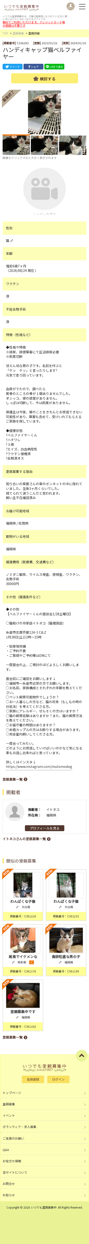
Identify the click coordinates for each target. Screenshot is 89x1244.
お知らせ (9, 1195)
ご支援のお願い (13, 1138)
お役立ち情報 (12, 1161)
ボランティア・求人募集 (19, 1126)
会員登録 (33, 1079)
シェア (35, 66)
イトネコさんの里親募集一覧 (24, 838)
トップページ (12, 1092)
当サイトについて (15, 1172)
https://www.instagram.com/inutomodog (39, 766)
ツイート (14, 66)
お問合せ (9, 1183)
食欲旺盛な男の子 (66, 956)
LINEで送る (56, 66)
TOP (5, 33)
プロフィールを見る (45, 828)
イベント (9, 1115)
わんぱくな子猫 (22, 901)
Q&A (6, 1149)
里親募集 (18, 33)
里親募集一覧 (13, 779)
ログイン (58, 1079)
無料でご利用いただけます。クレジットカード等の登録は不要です (34, 23)
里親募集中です (22, 1011)
